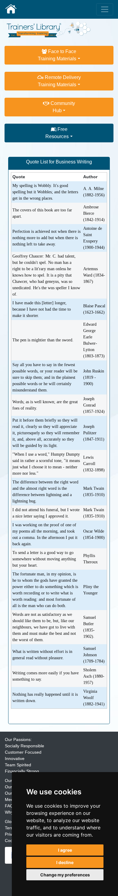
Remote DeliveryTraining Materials (59, 81)
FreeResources (57, 133)
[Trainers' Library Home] (11, 9)
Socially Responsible (24, 745)
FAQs (10, 805)
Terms (11, 827)
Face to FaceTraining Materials (57, 55)
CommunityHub (62, 107)
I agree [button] (65, 850)
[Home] (48, 29)
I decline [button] (65, 862)
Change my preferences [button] (65, 874)
